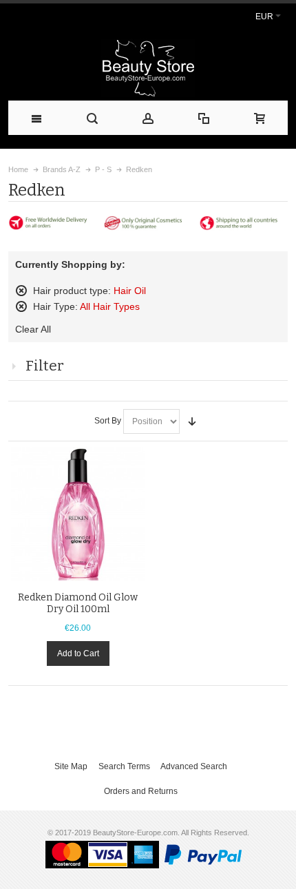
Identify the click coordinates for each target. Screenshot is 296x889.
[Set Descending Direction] (192, 421)
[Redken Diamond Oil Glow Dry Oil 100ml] (78, 514)
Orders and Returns (141, 791)
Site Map (70, 766)
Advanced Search (193, 766)
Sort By (107, 421)
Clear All (33, 329)
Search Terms (124, 766)
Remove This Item (21, 290)
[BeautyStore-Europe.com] (148, 68)
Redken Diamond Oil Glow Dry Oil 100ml (78, 603)
